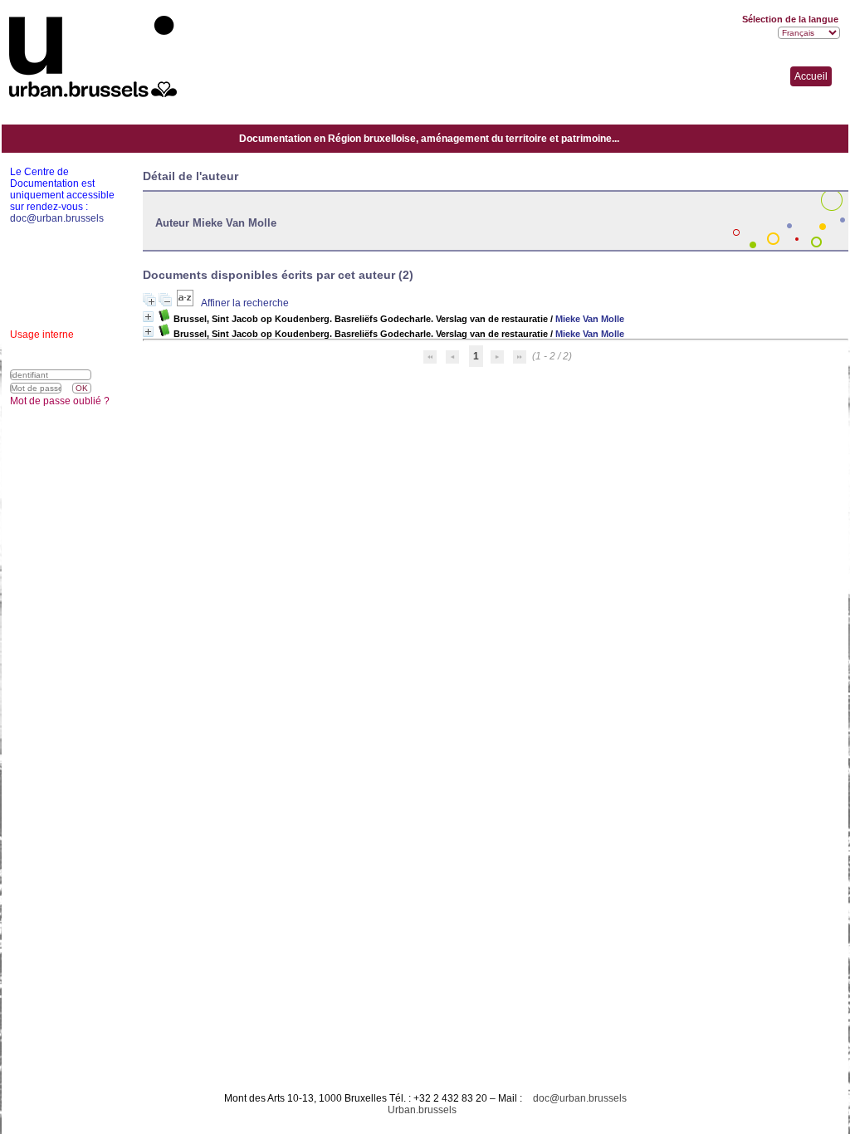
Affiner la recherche (245, 303)
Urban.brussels (422, 1110)
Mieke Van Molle (589, 319)
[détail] (148, 316)
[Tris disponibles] (186, 303)
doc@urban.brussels (580, 1098)
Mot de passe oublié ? (60, 401)
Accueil (811, 76)
